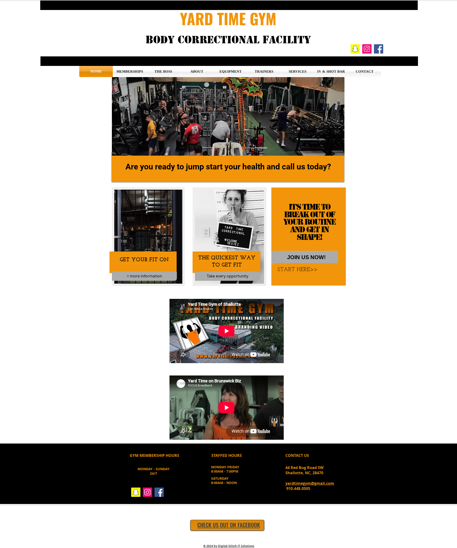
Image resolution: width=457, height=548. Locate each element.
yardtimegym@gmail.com (309, 483)
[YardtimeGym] (355, 49)
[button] (229, 5)
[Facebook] (378, 49)
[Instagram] (367, 49)
